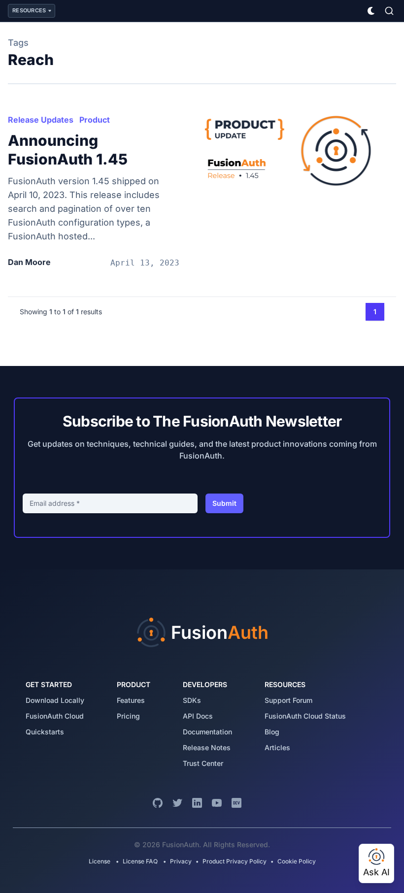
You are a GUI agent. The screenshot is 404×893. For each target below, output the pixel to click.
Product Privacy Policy (234, 861)
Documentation (207, 732)
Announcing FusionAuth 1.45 (68, 150)
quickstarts (45, 732)
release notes (207, 747)
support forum (288, 700)
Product (94, 120)
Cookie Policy (296, 861)
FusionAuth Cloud (55, 716)
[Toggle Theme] (371, 11)
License (100, 861)
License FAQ (140, 861)
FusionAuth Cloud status (305, 716)
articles (277, 747)
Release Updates (40, 120)
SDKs (192, 700)
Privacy (181, 861)
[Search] (389, 11)
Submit (224, 503)
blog (272, 732)
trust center (203, 763)
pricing (128, 716)
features (131, 700)
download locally (55, 700)
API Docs (198, 716)
